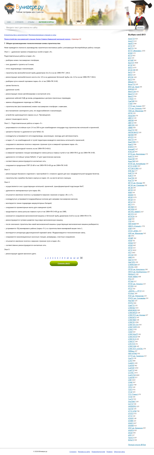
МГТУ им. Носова (135, 183)
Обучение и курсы (46, 22)
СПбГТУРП (132, 327)
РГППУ (131, 286)
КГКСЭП (131, 152)
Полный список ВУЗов (137, 445)
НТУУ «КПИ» (133, 231)
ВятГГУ (131, 94)
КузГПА (131, 178)
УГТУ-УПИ (132, 411)
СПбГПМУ (132, 320)
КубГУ (130, 176)
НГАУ (130, 240)
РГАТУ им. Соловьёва (136, 298)
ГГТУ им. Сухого (134, 106)
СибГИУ (131, 368)
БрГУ (130, 72)
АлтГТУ (131, 39)
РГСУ (130, 289)
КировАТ (131, 149)
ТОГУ (130, 389)
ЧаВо (9, 22)
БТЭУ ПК (131, 70)
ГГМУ (130, 104)
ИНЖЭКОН (132, 310)
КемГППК (132, 142)
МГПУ (130, 190)
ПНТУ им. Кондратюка (137, 272)
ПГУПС (131, 267)
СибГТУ (131, 370)
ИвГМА (131, 135)
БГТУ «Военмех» (135, 51)
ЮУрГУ (131, 440)
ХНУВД (131, 426)
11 (71, 258)
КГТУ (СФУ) (132, 166)
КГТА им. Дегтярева (136, 154)
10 (68, 258)
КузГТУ (131, 180)
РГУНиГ (131, 293)
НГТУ (130, 250)
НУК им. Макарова (135, 233)
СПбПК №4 (132, 265)
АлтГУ (131, 41)
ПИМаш (131, 351)
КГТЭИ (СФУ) (133, 168)
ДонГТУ (131, 130)
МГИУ (130, 197)
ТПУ (130, 221)
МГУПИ (131, 209)
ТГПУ (130, 397)
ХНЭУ (130, 433)
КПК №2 (131, 171)
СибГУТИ (132, 375)
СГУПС (131, 373)
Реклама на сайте (84, 452)
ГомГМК (131, 101)
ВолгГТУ (131, 84)
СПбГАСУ (131, 308)
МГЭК (130, 188)
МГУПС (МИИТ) (134, 212)
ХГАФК (130, 421)
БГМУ (130, 53)
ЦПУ (130, 435)
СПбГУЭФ (132, 346)
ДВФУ (130, 128)
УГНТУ (131, 414)
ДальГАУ (131, 116)
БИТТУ (131, 48)
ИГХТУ (131, 137)
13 (78, 258)
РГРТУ (130, 303)
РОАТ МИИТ (133, 277)
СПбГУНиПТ (133, 334)
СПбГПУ (131, 322)
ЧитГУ (131, 438)
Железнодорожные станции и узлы (42, 35)
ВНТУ (130, 75)
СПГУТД (131, 344)
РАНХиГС (132, 274)
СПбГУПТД (132, 337)
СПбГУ (131, 329)
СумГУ (130, 385)
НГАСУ (130, 243)
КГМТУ (131, 147)
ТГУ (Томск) (133, 394)
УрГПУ (130, 409)
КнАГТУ (131, 156)
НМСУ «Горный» (134, 226)
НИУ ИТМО (132, 353)
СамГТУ (131, 305)
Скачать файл (64, 263)
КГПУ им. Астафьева (136, 164)
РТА (129, 279)
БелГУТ (131, 63)
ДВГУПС (131, 125)
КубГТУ (131, 173)
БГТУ (130, 55)
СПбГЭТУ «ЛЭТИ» (135, 349)
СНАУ (130, 382)
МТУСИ (131, 216)
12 (74, 258)
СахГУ (130, 358)
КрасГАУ (131, 159)
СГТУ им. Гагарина (136, 356)
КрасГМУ (131, 161)
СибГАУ (131, 365)
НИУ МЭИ (132, 224)
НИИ (130, 257)
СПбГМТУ (132, 317)
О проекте (19, 22)
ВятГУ (131, 96)
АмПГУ (131, 43)
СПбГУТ (131, 341)
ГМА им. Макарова (135, 111)
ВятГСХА (132, 92)
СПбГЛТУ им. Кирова (136, 315)
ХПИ (130, 228)
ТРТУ (130, 387)
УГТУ (130, 416)
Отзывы (31, 22)
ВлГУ (130, 79)
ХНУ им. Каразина (135, 428)
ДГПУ (130, 113)
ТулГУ (130, 399)
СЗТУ (130, 361)
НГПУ (130, 248)
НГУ (129, 253)
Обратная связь (119, 452)
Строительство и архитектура (15, 35)
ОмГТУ (131, 260)
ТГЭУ (130, 392)
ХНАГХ (131, 423)
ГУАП (130, 332)
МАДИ (130, 195)
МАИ (130, 192)
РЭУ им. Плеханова (136, 296)
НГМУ (130, 245)
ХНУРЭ (131, 430)
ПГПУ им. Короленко (136, 269)
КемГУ (130, 144)
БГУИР (131, 60)
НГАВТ (130, 238)
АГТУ (130, 46)
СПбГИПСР (132, 313)
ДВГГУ (130, 118)
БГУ (129, 58)
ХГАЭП (130, 418)
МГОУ (130, 200)
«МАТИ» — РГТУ (135, 291)
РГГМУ (131, 281)
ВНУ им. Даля (133, 87)
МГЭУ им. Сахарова (136, 185)
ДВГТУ (131, 123)
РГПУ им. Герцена (135, 284)
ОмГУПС (131, 262)
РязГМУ (131, 301)
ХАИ (130, 219)
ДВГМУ (131, 120)
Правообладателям (98, 452)
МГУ (130, 204)
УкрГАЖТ (132, 401)
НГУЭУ (131, 255)
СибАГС (131, 363)
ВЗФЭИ (131, 89)
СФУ (130, 380)
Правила (109, 452)
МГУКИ (131, 207)
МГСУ (130, 202)
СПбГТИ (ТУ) (133, 325)
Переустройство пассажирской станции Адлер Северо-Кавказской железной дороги (37, 39)
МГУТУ (131, 214)
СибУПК (131, 377)
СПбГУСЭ (132, 339)
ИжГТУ (131, 140)
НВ (129, 236)
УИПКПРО (132, 406)
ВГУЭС (131, 77)
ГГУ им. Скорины (135, 108)
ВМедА (131, 82)
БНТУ (130, 67)
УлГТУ (130, 404)
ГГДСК (130, 99)
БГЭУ (130, 65)
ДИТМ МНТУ (133, 132)
